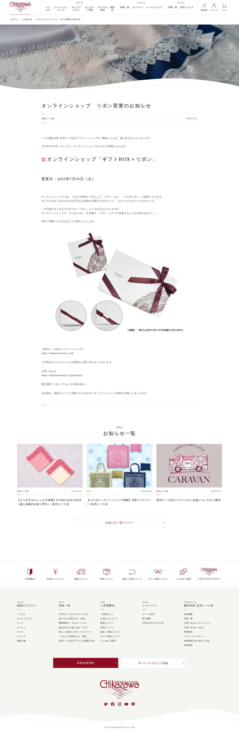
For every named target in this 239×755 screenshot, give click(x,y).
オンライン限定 (89, 8)
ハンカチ (48, 8)
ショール (21, 636)
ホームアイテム (76, 8)
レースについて (154, 7)
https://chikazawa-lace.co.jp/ (57, 353)
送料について (106, 628)
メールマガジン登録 (155, 663)
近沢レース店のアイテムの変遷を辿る (77, 641)
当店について (187, 7)
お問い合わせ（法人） (195, 628)
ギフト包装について (110, 636)
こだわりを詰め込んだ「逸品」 (74, 636)
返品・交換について (110, 632)
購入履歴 (146, 619)
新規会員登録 (85, 662)
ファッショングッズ (61, 8)
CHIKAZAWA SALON (153, 623)
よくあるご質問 (107, 641)
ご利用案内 (107, 605)
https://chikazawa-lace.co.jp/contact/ (62, 375)
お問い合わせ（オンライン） (198, 623)
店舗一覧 (172, 7)
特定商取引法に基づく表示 (197, 641)
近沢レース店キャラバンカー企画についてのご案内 (188, 500)
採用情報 (188, 645)
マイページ (149, 605)
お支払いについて (109, 619)
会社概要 (188, 614)
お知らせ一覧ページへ (119, 522)
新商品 (112, 8)
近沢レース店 (47, 118)
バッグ (20, 623)
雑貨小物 (21, 641)
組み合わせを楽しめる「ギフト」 (75, 628)
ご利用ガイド (106, 614)
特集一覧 (124, 7)
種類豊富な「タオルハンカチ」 (74, 623)
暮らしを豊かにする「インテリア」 (76, 632)
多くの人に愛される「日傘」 (73, 619)
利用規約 (188, 632)
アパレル (21, 628)
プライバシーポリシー (195, 636)
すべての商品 (102, 8)
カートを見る (148, 614)
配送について (106, 623)
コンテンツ (138, 7)
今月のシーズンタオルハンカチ (74, 614)
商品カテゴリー (27, 605)
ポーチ (20, 632)
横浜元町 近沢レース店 (199, 605)
